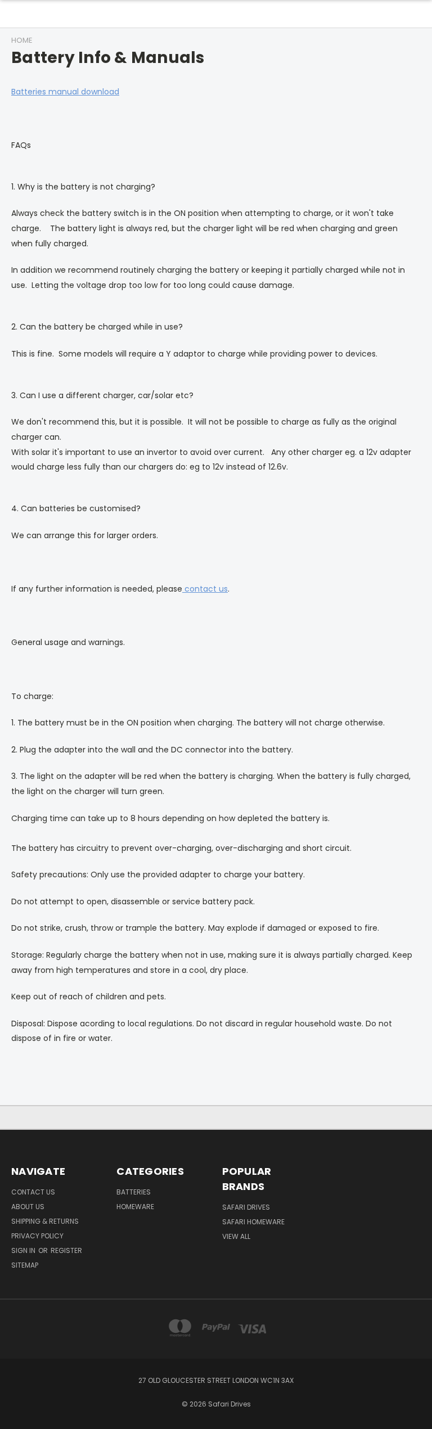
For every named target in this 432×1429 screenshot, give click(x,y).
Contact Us (33, 1192)
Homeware (135, 1206)
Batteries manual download (65, 91)
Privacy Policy (37, 1236)
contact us (205, 588)
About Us (27, 1206)
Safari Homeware (253, 1222)
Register (66, 1250)
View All (236, 1236)
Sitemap (24, 1265)
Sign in (24, 1250)
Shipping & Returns (45, 1221)
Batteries (133, 1192)
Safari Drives (246, 1207)
